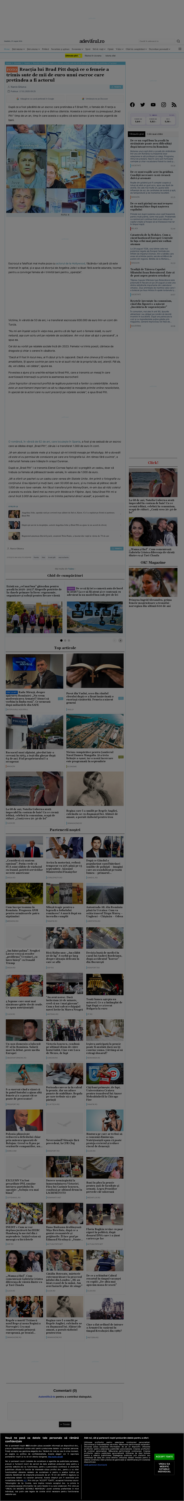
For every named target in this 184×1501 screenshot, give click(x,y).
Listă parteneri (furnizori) (95, 1465)
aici (25, 1480)
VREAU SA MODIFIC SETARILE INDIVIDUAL (164, 1468)
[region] (92, 1467)
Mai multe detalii (55, 1457)
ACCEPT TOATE (164, 1456)
